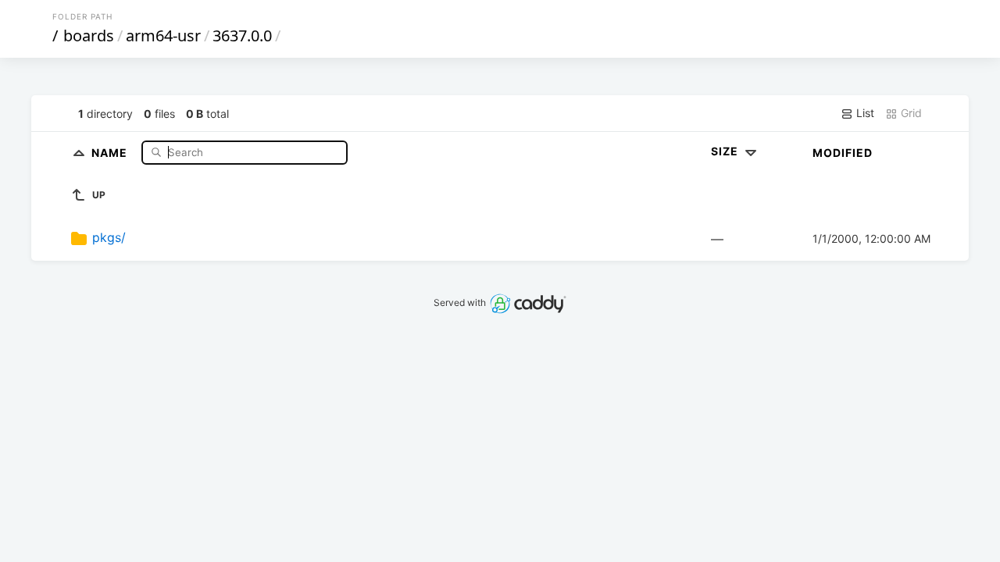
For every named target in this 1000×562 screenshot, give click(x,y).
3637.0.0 (242, 35)
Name (110, 151)
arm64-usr (163, 35)
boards (88, 35)
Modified (842, 152)
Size (726, 151)
